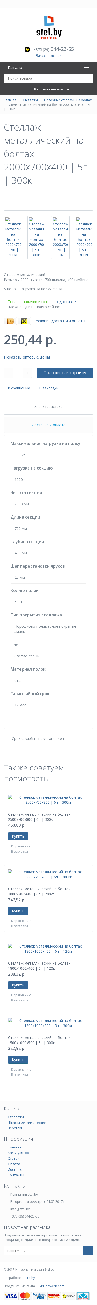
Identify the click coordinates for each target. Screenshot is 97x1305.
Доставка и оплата (48, 424)
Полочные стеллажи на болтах (68, 100)
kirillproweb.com (52, 1286)
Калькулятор (18, 1152)
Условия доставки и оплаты (60, 320)
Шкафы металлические (27, 1122)
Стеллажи (30, 100)
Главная (10, 100)
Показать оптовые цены (27, 357)
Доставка (16, 1169)
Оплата (14, 1163)
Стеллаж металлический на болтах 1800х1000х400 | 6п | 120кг (39, 966)
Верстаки (15, 1128)
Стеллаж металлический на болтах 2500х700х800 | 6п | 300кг (39, 817)
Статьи (14, 1158)
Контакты (16, 1175)
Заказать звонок (48, 55)
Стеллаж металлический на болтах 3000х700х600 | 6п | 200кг (39, 891)
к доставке (66, 301)
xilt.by (30, 1278)
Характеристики (48, 406)
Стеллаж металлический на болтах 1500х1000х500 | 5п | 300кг (39, 1040)
